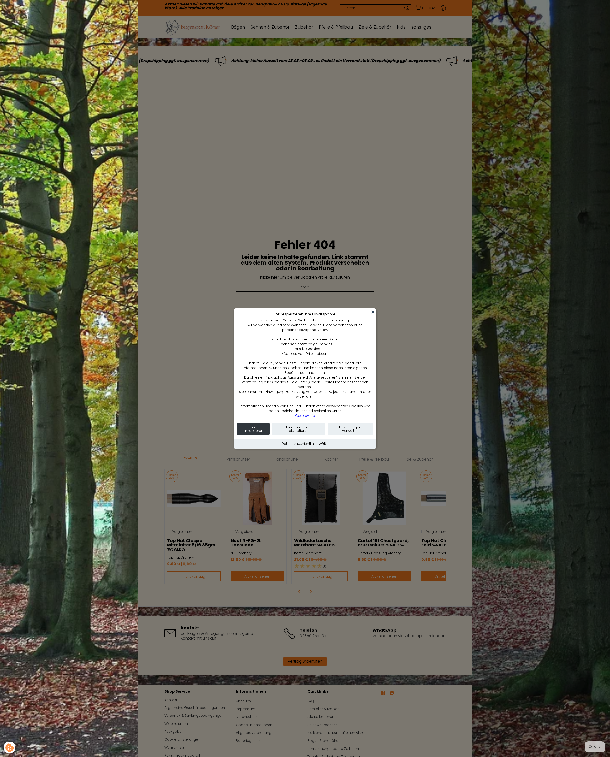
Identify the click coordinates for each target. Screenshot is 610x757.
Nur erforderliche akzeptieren (299, 429)
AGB (322, 443)
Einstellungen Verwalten (350, 429)
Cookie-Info (305, 415)
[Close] (372, 311)
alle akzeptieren (253, 429)
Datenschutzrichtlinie (299, 443)
